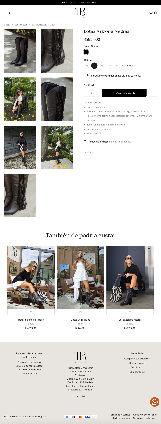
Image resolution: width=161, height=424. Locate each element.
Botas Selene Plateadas (31, 319)
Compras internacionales (137, 358)
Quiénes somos (137, 362)
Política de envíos (121, 418)
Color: (91, 45)
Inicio (7, 24)
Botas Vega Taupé (80, 319)
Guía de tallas (128, 66)
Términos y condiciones (144, 418)
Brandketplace (39, 416)
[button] (5, 13)
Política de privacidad (120, 414)
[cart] (155, 12)
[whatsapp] (83, 396)
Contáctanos (137, 367)
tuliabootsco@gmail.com (80, 367)
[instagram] (77, 396)
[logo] (80, 12)
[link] (30, 35)
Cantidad (89, 85)
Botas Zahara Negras (130, 319)
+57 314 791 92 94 (80, 371)
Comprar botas (137, 371)
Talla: (88, 59)
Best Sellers (21, 24)
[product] (31, 277)
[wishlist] (151, 12)
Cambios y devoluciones (145, 414)
